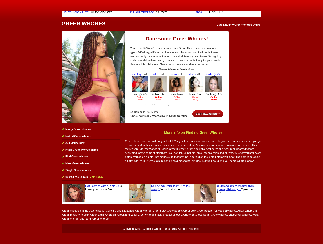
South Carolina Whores (149, 228)
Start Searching (207, 113)
